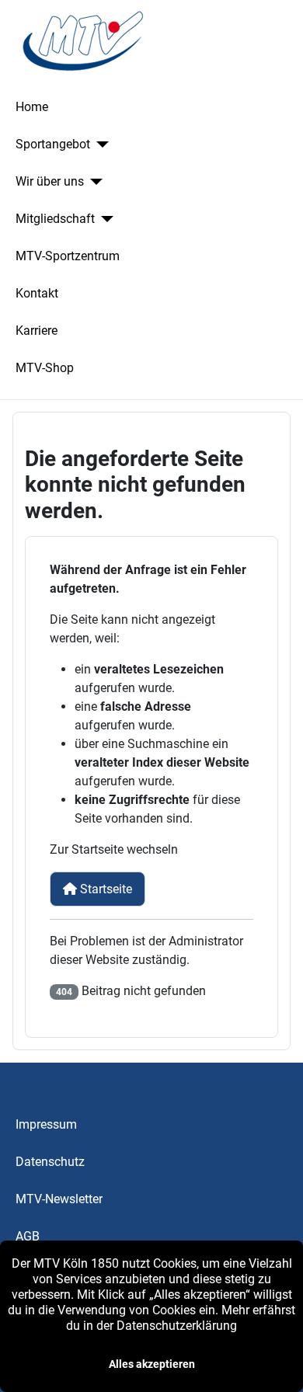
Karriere (36, 330)
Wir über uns (50, 181)
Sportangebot (53, 144)
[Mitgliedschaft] (104, 219)
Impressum (46, 1124)
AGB (28, 1236)
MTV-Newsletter (59, 1199)
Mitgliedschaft (55, 218)
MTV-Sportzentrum (68, 256)
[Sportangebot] (99, 144)
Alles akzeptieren (152, 1364)
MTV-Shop (45, 367)
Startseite (104, 889)
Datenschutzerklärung (177, 1325)
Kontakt (37, 293)
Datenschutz (50, 1161)
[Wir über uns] (93, 182)
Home (32, 106)
